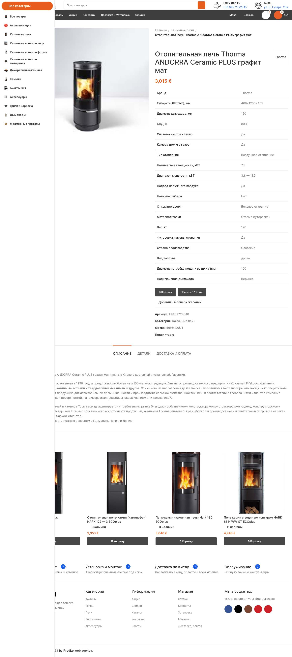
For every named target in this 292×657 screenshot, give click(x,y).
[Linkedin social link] (190, 335)
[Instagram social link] (248, 609)
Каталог (137, 612)
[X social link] (181, 335)
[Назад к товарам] (162, 43)
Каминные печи (182, 30)
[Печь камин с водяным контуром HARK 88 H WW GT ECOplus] (254, 483)
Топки (89, 605)
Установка (185, 612)
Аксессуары (93, 626)
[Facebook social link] (176, 335)
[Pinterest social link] (185, 335)
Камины (90, 599)
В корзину (165, 292)
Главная (161, 30)
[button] (117, 541)
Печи (88, 612)
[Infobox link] (230, 5)
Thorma (280, 57)
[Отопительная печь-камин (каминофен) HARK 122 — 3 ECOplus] (117, 483)
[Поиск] (201, 5)
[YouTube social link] (258, 609)
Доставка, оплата (190, 626)
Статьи (183, 599)
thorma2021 (174, 328)
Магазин (184, 619)
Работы (137, 626)
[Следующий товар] (166, 43)
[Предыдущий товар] (157, 43)
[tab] (122, 351)
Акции (136, 599)
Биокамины (93, 619)
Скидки (137, 605)
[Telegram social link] (194, 335)
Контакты (138, 619)
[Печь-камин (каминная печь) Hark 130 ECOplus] (186, 483)
